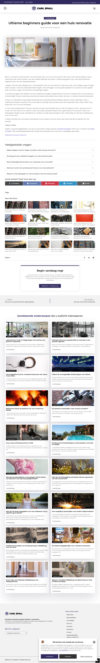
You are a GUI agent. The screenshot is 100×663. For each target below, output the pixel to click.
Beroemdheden (71, 617)
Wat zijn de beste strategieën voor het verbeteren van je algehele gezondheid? (26, 512)
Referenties (70, 614)
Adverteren (70, 629)
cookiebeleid (63, 650)
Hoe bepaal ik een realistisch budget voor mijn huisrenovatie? (50, 156)
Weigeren (68, 656)
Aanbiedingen (50, 18)
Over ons (69, 623)
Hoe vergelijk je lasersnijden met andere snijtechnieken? (73, 511)
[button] (94, 642)
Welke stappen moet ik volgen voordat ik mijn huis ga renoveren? (50, 150)
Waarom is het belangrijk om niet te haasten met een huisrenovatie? (50, 174)
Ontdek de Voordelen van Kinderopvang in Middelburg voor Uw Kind (26, 546)
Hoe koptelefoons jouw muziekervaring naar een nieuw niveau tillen (26, 375)
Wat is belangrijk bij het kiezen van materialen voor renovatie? (50, 162)
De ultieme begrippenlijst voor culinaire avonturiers (71, 546)
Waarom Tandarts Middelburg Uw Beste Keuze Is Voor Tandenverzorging (72, 580)
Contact (69, 632)
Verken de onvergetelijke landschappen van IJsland (71, 374)
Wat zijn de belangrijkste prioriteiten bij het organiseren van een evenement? (72, 478)
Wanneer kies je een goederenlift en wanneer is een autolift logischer (71, 340)
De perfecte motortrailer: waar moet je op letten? (70, 409)
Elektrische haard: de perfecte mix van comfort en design (24, 409)
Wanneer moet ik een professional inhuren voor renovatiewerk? (50, 168)
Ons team (69, 626)
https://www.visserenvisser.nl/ (15, 135)
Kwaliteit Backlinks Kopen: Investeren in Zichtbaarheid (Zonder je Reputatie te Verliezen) (74, 638)
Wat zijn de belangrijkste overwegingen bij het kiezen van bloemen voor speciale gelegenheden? (26, 478)
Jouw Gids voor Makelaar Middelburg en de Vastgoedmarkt (22, 580)
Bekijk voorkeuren (86, 656)
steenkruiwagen (64, 129)
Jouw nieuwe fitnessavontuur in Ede (19, 443)
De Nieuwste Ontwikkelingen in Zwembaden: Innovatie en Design (72, 443)
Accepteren (49, 656)
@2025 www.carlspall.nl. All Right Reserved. (18, 659)
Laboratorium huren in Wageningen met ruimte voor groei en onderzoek (25, 340)
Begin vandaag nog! (50, 270)
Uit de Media (70, 620)
